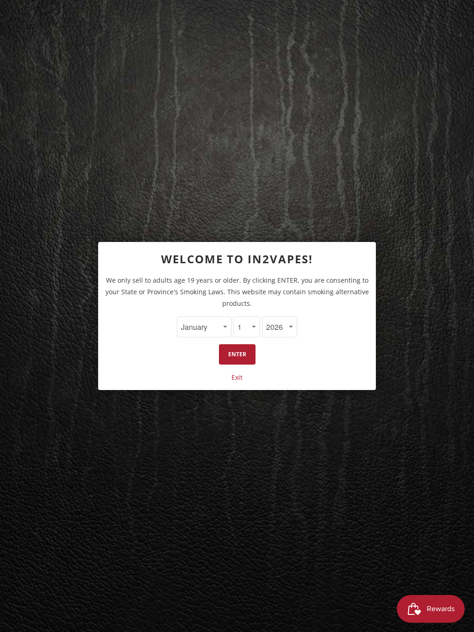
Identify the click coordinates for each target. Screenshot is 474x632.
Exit (237, 377)
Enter (237, 354)
